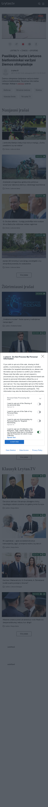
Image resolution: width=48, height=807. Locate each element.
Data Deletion (11, 450)
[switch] (39, 404)
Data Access (24, 450)
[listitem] (24, 398)
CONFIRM (14, 442)
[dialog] (24, 404)
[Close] (43, 357)
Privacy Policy (37, 450)
